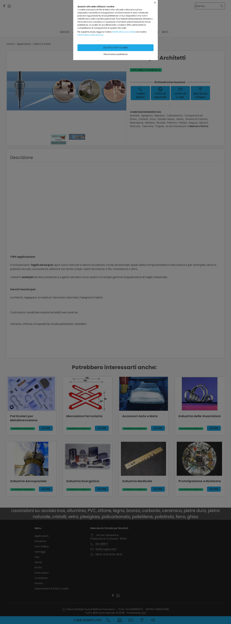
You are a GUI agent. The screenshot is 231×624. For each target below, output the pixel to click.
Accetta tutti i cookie (115, 47)
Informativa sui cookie (123, 31)
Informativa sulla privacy (90, 34)
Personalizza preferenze (116, 54)
